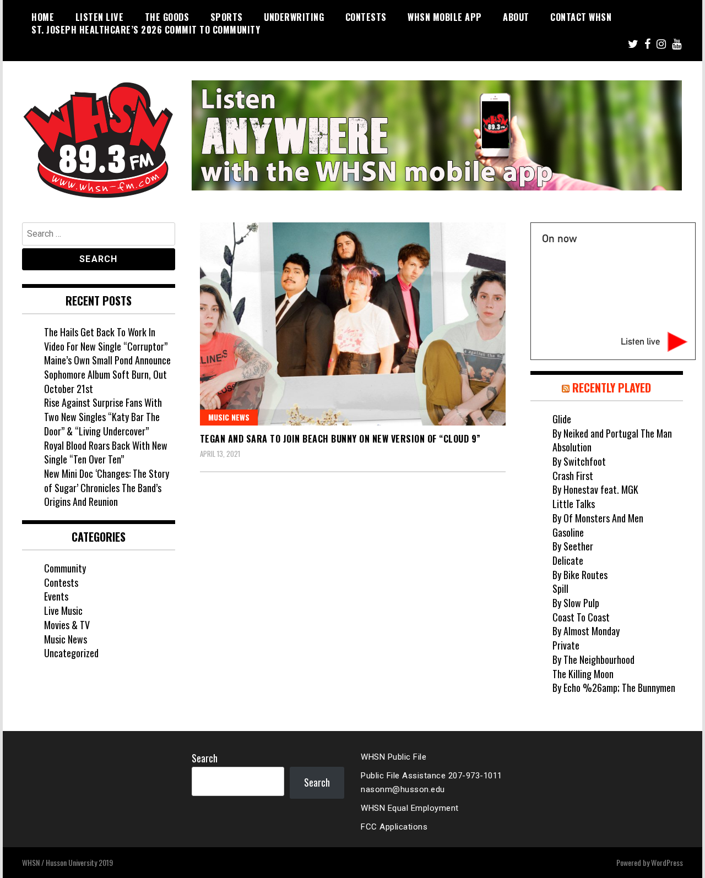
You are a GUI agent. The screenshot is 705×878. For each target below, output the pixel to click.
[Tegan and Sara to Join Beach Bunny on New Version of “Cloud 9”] (353, 324)
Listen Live (99, 17)
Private (565, 645)
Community (65, 568)
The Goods (167, 17)
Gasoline (568, 532)
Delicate (567, 560)
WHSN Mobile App (445, 17)
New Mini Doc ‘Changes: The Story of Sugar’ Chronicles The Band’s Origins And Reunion (106, 487)
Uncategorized (71, 653)
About (516, 17)
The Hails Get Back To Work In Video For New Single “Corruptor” (105, 339)
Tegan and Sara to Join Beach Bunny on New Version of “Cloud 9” (340, 438)
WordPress (667, 862)
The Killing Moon (583, 674)
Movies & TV (67, 625)
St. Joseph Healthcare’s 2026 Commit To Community (145, 29)
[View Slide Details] (437, 135)
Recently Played (611, 387)
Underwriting (294, 17)
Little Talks (573, 504)
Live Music (63, 610)
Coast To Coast (581, 617)
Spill (560, 588)
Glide (561, 419)
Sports (226, 17)
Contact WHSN (580, 17)
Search (205, 758)
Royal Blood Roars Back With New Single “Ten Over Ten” (105, 452)
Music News (229, 417)
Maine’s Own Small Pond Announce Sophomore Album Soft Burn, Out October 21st (107, 374)
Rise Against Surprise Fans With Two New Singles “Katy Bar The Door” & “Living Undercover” (103, 416)
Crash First (572, 475)
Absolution (572, 447)
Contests (366, 17)
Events (56, 596)
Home (42, 17)
